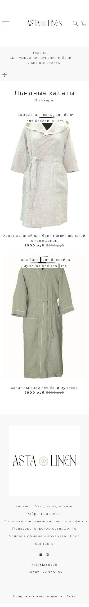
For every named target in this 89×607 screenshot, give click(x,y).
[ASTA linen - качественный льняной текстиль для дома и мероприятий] (44, 23)
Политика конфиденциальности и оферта (46, 521)
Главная (41, 52)
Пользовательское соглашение (44, 528)
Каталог (23, 506)
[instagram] (47, 555)
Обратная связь (44, 514)
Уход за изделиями (54, 506)
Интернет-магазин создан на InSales (44, 596)
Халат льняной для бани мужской (44, 388)
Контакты (44, 543)
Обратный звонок (44, 572)
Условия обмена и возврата (37, 536)
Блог (75, 536)
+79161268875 (44, 564)
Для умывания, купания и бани (40, 57)
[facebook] (41, 555)
